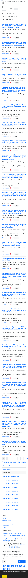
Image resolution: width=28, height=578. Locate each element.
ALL (15, 13)
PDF (15, 37)
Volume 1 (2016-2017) (12, 509)
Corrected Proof (9, 19)
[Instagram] (16, 566)
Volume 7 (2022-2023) (12, 487)
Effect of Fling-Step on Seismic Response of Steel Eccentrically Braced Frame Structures (14, 124)
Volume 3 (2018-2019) (12, 502)
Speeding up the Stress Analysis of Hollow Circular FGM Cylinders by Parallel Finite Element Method (14, 211)
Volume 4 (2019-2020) (12, 498)
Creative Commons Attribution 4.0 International (16, 546)
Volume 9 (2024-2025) (12, 480)
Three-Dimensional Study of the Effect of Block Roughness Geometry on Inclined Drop (14, 346)
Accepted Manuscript (10, 16)
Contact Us (5, 526)
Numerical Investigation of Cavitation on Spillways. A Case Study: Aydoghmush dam (14, 226)
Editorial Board (6, 522)
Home (4, 518)
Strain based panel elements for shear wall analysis (14, 259)
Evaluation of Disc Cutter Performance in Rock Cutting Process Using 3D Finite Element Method (14, 310)
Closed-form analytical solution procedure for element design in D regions (14, 59)
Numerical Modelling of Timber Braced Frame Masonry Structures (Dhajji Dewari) (14, 106)
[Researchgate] (8, 566)
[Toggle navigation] (13, 3)
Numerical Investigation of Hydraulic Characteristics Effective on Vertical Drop (14, 442)
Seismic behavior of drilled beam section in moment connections (14, 75)
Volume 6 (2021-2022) (12, 491)
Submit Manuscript (8, 524)
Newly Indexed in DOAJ (9, 539)
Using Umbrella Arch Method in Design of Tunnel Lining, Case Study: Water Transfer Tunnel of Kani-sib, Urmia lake (14, 385)
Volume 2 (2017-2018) (12, 506)
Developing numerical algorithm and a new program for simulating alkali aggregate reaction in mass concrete (14, 43)
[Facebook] (4, 566)
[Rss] (8, 569)
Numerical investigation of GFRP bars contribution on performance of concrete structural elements (14, 328)
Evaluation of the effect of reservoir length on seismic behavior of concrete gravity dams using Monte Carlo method (14, 275)
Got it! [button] (4, 576)
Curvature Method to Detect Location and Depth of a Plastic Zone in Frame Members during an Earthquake (14, 176)
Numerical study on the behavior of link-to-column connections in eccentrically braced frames (14, 25)
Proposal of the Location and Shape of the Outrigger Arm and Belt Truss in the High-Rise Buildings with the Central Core (14, 424)
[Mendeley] (20, 566)
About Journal (6, 520)
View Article (5, 37)
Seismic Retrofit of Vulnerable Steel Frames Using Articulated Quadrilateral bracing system (14, 244)
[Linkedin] (12, 566)
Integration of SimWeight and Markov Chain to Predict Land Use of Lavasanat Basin (14, 142)
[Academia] (24, 566)
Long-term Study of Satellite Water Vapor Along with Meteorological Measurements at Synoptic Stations (14, 366)
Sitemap (4, 527)
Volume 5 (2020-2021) (12, 495)
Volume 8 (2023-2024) (12, 484)
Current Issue (7, 469)
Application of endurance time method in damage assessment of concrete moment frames (14, 294)
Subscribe (21, 561)
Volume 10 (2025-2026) (12, 476)
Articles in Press (8, 466)
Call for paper (6, 541)
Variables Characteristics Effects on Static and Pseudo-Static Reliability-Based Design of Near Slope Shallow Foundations (14, 195)
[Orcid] (4, 569)
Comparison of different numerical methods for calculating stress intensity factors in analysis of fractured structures (14, 157)
